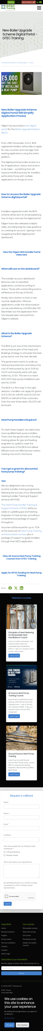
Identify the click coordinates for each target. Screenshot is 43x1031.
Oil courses (27, 935)
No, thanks (22, 1025)
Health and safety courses (29, 944)
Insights (4, 935)
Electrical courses (29, 932)
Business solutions (8, 932)
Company (7, 835)
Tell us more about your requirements (18, 862)
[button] (39, 7)
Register (11, 2)
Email (6, 824)
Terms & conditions (8, 943)
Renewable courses (30, 928)
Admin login (5, 954)
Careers (4, 946)
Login (18, 2)
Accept (9, 1025)
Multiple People (12, 855)
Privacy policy (6, 939)
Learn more (15, 656)
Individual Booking (13, 852)
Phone (6, 813)
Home (3, 928)
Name (6, 802)
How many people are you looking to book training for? (19, 847)
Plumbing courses (29, 939)
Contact (4, 950)
